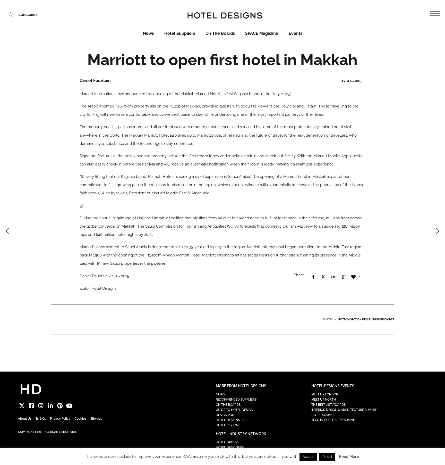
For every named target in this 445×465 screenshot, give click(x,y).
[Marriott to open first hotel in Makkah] (313, 277)
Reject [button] (327, 457)
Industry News (383, 319)
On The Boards (220, 33)
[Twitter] (22, 406)
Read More (349, 456)
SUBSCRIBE (28, 15)
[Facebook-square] (32, 406)
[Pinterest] (60, 406)
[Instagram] (41, 406)
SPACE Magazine (261, 33)
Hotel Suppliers (179, 33)
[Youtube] (69, 406)
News (148, 33)
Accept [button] (308, 457)
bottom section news (354, 319)
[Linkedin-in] (50, 406)
